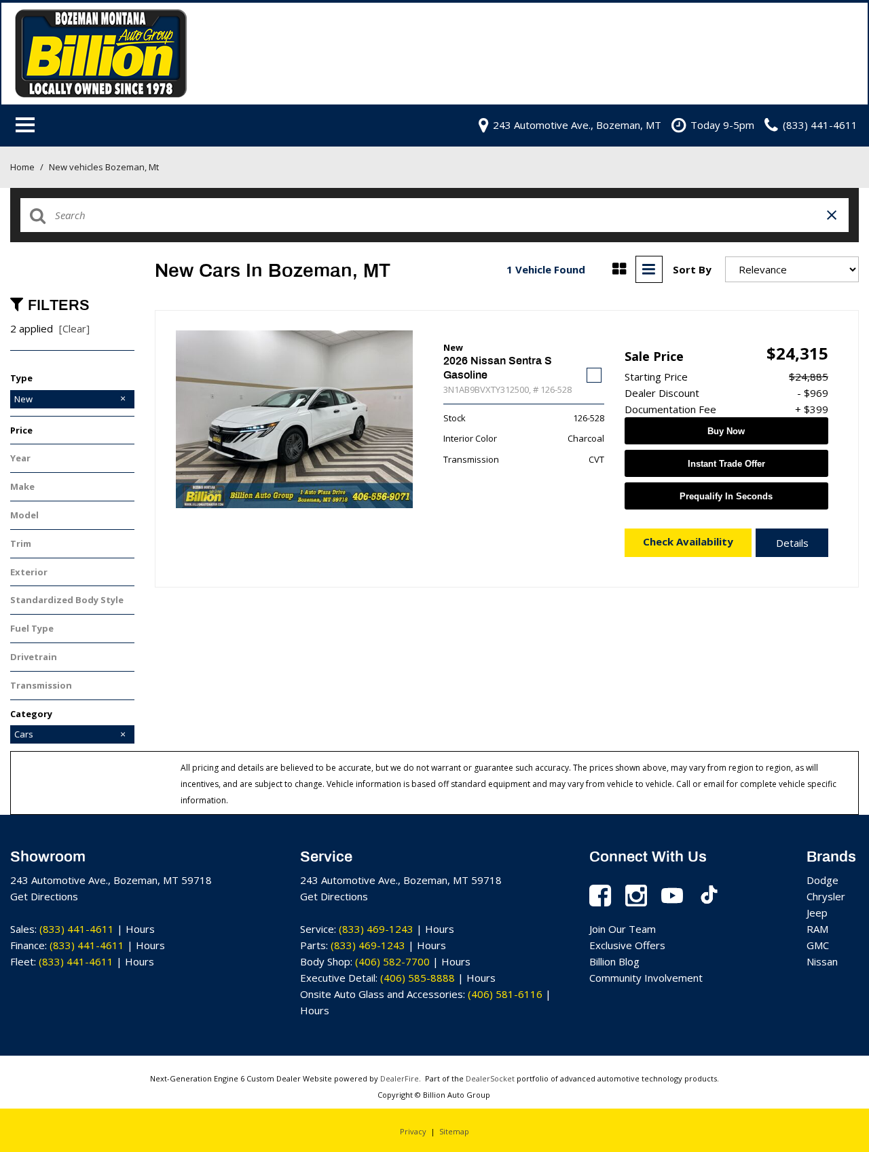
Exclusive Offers (627, 945)
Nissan (822, 961)
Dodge (822, 880)
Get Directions (44, 896)
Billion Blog (614, 961)
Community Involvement (646, 977)
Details (792, 543)
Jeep (817, 912)
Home (23, 167)
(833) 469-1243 (376, 929)
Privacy (413, 1131)
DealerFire (399, 1078)
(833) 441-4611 (76, 929)
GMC (818, 945)
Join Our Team (622, 929)
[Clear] (74, 328)
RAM (817, 929)
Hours (140, 929)
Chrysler (826, 896)
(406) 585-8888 (417, 977)
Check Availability (688, 541)
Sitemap (454, 1131)
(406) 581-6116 (505, 994)
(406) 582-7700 (392, 961)
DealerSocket (490, 1078)
